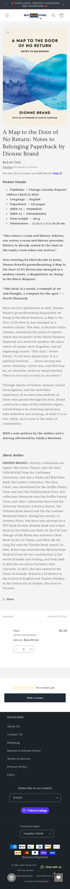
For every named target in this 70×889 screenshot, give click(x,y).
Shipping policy (23, 876)
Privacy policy (25, 870)
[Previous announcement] (7, 5)
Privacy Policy (17, 766)
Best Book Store (29, 865)
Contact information (37, 881)
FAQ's (11, 774)
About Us (13, 726)
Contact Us (15, 734)
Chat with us (53, 867)
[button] (7, 15)
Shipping (7, 167)
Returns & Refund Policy (24, 750)
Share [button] (10, 599)
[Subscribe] (56, 798)
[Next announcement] (63, 5)
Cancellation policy (47, 876)
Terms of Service (19, 758)
